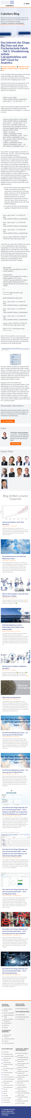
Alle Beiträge (16, 444)
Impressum (9, 1111)
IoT (3, 70)
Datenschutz (5, 1113)
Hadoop (21, 68)
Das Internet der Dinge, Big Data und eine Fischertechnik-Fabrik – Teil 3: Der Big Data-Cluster (14, 892)
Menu (27, 3)
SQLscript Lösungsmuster (11, 697)
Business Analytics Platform (10, 68)
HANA (26, 68)
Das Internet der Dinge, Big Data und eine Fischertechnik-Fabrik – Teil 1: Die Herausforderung (14, 971)
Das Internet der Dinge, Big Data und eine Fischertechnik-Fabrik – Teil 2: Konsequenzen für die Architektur (14, 931)
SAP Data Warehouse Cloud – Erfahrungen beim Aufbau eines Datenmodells (13, 627)
